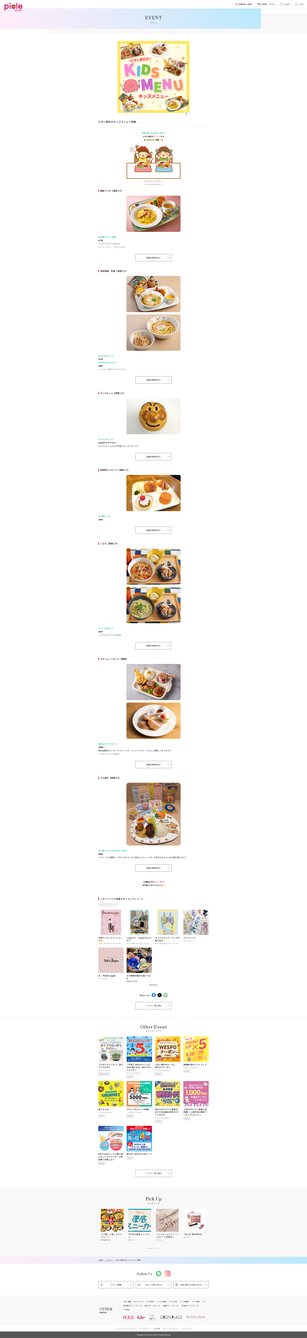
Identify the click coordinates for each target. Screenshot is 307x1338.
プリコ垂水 (196, 1302)
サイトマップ (187, 1328)
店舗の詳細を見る (153, 257)
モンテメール (138, 1302)
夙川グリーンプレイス (152, 1306)
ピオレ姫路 (127, 1302)
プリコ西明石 (184, 1302)
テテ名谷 (126, 1310)
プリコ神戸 (150, 1302)
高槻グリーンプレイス (171, 1306)
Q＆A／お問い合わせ (153, 1284)
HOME (100, 1260)
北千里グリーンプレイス (189, 1306)
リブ (204, 1302)
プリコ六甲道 (161, 1302)
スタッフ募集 (116, 1284)
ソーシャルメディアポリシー (126, 1328)
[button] (147, 1248)
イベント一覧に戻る (153, 1005)
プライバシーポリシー (171, 1328)
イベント (109, 1260)
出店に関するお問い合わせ (191, 1284)
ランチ (113, 904)
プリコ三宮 (173, 1302)
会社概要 (157, 1328)
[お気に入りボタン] (186, 113)
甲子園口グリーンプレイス (132, 1306)
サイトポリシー (145, 1328)
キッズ (103, 904)
